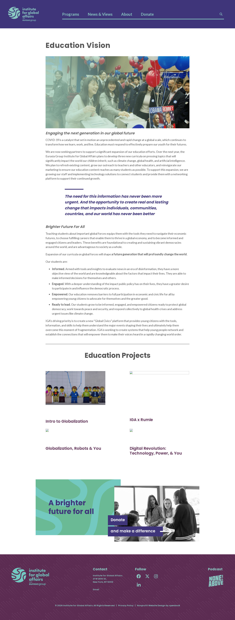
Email (96, 589)
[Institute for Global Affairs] (23, 14)
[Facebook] (138, 576)
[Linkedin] (138, 584)
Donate (147, 14)
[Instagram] (156, 576)
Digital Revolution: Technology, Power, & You (156, 451)
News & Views (100, 14)
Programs (70, 14)
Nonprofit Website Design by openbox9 (158, 605)
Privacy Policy (125, 605)
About (126, 14)
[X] (147, 576)
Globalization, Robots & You (73, 448)
